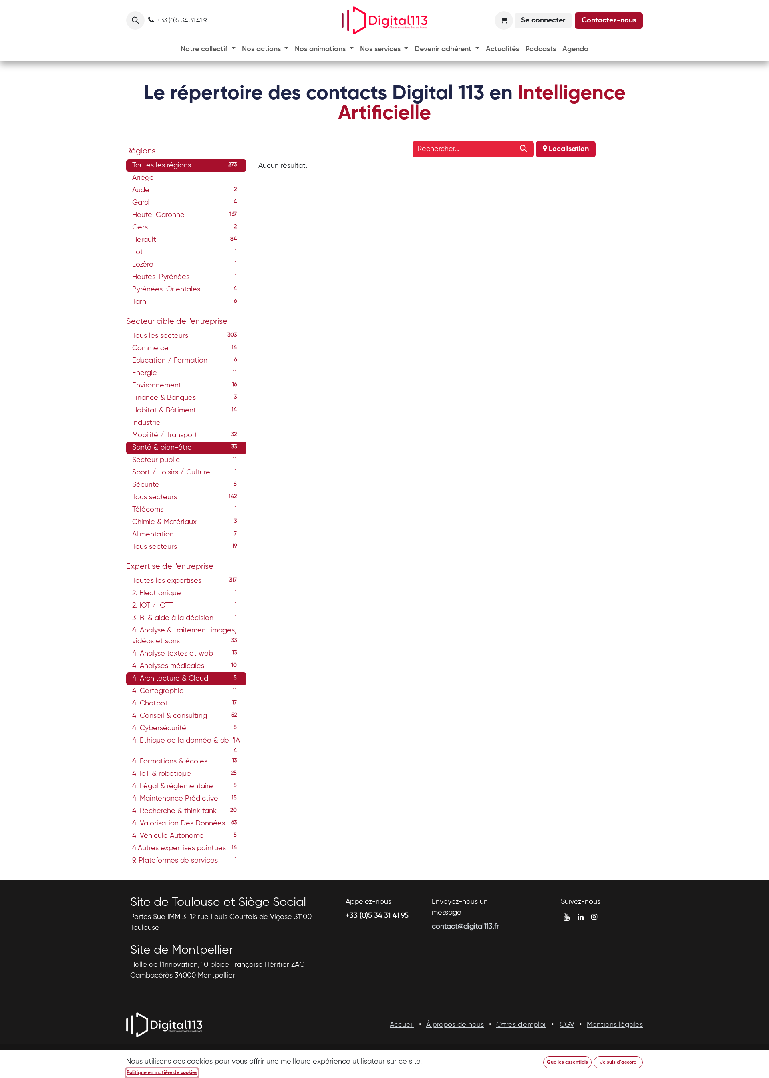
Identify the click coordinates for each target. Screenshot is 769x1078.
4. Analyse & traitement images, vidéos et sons (184, 636)
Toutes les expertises (184, 580)
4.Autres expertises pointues (184, 848)
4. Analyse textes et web (184, 653)
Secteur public (184, 460)
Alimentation (184, 534)
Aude (184, 190)
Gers (184, 227)
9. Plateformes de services (184, 860)
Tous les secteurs (184, 335)
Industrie (184, 422)
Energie (184, 373)
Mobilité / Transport (184, 435)
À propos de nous (455, 1024)
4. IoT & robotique (184, 773)
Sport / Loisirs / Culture (184, 472)
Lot (184, 252)
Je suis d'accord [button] (618, 1062)
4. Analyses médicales (184, 666)
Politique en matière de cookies (162, 1072)
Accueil (402, 1024)
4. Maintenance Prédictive (184, 798)
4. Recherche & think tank (184, 811)
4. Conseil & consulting (184, 715)
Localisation (568, 149)
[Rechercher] (523, 149)
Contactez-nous (609, 20)
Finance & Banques (184, 397)
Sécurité (184, 484)
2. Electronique (184, 593)
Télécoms (184, 509)
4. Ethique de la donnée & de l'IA (186, 742)
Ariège (184, 177)
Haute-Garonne (184, 215)
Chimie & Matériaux (184, 522)
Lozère (184, 264)
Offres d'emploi (521, 1024)
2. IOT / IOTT (184, 605)
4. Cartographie (184, 691)
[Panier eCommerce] (504, 20)
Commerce (184, 348)
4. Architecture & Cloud (184, 678)
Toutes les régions (184, 165)
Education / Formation (184, 360)
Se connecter (543, 20)
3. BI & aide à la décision (184, 618)
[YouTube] (566, 917)
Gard (184, 202)
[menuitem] (208, 49)
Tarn (184, 301)
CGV (567, 1024)
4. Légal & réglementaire (184, 786)
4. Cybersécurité (184, 728)
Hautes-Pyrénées (184, 277)
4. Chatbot (184, 703)
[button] (135, 20)
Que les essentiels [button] (567, 1062)
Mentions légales (615, 1024)
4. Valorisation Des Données (184, 823)
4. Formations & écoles (184, 761)
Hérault (184, 239)
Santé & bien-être (184, 447)
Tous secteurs (184, 497)
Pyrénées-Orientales (184, 289)
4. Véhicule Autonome (184, 835)
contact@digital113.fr (465, 926)
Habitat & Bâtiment (184, 410)
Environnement (184, 385)
